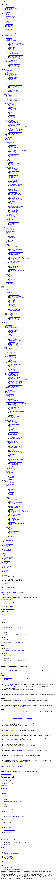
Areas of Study (9, 39)
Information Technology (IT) (16, 257)
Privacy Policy (7, 869)
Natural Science (13, 49)
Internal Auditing (13, 259)
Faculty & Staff (9, 12)
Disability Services (10, 167)
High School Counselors (9, 546)
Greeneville (12, 237)
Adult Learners (9, 9)
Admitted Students (10, 73)
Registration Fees (13, 108)
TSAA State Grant (8, 678)
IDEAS (11, 256)
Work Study (12, 116)
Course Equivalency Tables (15, 59)
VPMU (5, 574)
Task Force (11, 186)
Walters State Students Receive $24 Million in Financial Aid (17, 660)
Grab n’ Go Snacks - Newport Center (12, 627)
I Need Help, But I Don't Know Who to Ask (14, 650)
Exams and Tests (13, 86)
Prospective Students (11, 5)
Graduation (12, 224)
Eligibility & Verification (12, 121)
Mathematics (12, 48)
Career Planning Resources (15, 209)
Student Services (7, 139)
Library (8, 22)
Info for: (5, 4)
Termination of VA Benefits (15, 184)
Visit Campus (12, 145)
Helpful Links (12, 102)
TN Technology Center (14, 92)
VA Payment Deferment (14, 180)
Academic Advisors (13, 152)
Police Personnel (13, 192)
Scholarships (12, 115)
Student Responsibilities (14, 182)
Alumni (8, 274)
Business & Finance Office (15, 249)
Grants (10, 112)
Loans (10, 113)
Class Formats (9, 61)
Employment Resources (14, 207)
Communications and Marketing (16, 252)
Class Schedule (9, 24)
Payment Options (13, 105)
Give (5, 852)
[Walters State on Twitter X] (4, 862)
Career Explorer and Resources (16, 158)
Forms (7, 135)
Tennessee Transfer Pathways (16, 55)
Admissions (6, 69)
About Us (6, 227)
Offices (8, 244)
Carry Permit (12, 201)
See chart (25, 706)
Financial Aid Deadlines (9, 587)
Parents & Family (10, 11)
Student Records (10, 219)
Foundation (9, 263)
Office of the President (14, 261)
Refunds (11, 107)
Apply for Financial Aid (11, 99)
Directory (8, 21)
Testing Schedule (13, 212)
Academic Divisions (11, 40)
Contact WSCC (10, 229)
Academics (6, 36)
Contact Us (9, 137)
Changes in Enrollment (14, 124)
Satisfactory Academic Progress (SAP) (18, 126)
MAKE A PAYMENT (18, 592)
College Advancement (14, 250)
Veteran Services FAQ (14, 185)
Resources (6, 13)
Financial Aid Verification (15, 130)
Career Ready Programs (11, 60)
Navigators (11, 146)
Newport (11, 241)
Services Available (13, 169)
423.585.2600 (7, 844)
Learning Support (13, 65)
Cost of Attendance (10, 96)
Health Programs (13, 45)
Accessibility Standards (16, 869)
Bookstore (8, 26)
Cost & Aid (6, 94)
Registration (12, 151)
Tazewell (11, 240)
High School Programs (11, 74)
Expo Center (9, 29)
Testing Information (13, 211)
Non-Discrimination (8, 857)
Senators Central (10, 27)
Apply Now (9, 72)
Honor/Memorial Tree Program (16, 270)
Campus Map (9, 20)
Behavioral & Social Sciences (16, 43)
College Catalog (10, 25)
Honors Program (13, 68)
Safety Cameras (13, 203)
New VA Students (13, 179)
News (7, 242)
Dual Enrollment (13, 77)
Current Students (10, 7)
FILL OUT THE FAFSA (6, 592)
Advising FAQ (12, 155)
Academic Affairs (13, 246)
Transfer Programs (10, 52)
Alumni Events (12, 279)
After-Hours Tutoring (14, 163)
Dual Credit (12, 79)
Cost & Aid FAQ (10, 134)
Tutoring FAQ (12, 164)
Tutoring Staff (12, 166)
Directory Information (14, 222)
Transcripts (11, 223)
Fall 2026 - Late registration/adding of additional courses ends (18, 634)
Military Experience (13, 90)
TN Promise (6, 730)
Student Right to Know (9, 858)
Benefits (11, 276)
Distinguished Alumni (14, 278)
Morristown (12, 236)
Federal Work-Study (8, 725)
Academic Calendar (11, 16)
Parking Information (14, 190)
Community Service (14, 705)
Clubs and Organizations (12, 216)
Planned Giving (13, 267)
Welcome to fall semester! (9, 655)
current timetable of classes (13, 670)
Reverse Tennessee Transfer (15, 56)
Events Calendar (10, 17)
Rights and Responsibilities (15, 128)
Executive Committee (14, 266)
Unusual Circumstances (14, 133)
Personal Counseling (14, 210)
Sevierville (11, 239)
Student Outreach (10, 215)
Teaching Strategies (13, 175)
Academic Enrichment (11, 62)
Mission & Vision (10, 231)
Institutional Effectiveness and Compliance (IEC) (20, 258)
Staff (10, 81)
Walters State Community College (8, 33)
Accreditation (9, 272)
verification (29, 700)
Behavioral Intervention (14, 193)
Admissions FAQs (10, 82)
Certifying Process (13, 181)
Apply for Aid (4, 611)
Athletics (8, 18)
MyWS (5, 3)
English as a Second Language (16, 66)
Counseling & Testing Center (13, 205)
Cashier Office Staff (11, 138)
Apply (2, 285)
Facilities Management (14, 253)
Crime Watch (12, 197)
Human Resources (13, 254)
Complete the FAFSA (14, 125)
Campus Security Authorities (16, 199)
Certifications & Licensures (15, 91)
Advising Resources (14, 154)
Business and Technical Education (17, 44)
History (8, 232)
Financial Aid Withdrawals (15, 132)
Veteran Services (10, 176)
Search (2, 589)
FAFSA (5, 744)
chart (20, 724)
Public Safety (12, 51)
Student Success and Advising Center (15, 149)
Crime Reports (12, 196)
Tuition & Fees (9, 103)
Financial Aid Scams (14, 119)
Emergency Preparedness (15, 198)
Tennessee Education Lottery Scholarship (13, 684)
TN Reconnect (17, 686)
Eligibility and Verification (7, 609)
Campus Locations (10, 233)
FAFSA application (17, 700)
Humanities (12, 47)
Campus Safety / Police (11, 188)
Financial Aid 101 (10, 98)
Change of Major (13, 156)
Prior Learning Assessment (12, 83)
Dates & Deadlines (10, 120)
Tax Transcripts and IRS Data (16, 129)
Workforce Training (8, 1)
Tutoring (8, 160)
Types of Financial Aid (11, 109)
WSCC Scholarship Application (17, 689)
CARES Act (12, 117)
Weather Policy (9, 282)
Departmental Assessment (15, 87)
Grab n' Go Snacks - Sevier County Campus (14, 642)
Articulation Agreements (15, 57)
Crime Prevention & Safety (15, 194)
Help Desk (8, 30)
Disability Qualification (14, 171)
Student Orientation (13, 147)
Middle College (12, 78)
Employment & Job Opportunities (11, 853)
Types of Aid (4, 614)
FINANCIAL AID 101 (6, 599)
